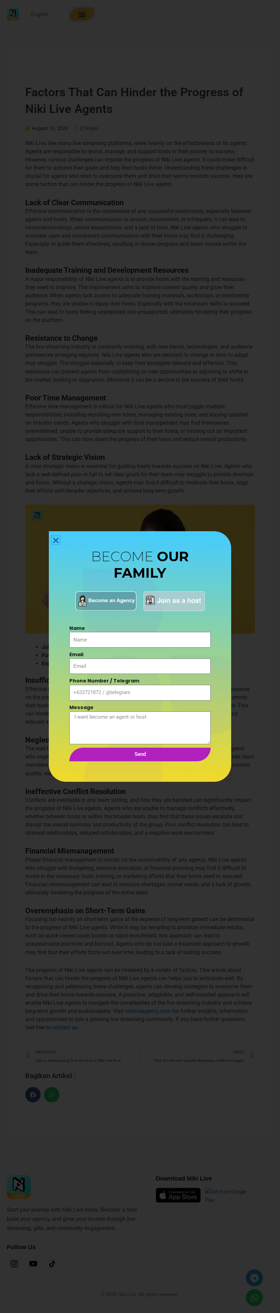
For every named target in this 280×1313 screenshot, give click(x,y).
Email (76, 654)
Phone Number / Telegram (104, 680)
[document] (140, 656)
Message (81, 707)
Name (77, 628)
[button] (56, 540)
